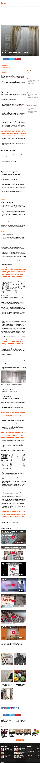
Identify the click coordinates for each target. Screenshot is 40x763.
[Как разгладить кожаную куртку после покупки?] (16, 756)
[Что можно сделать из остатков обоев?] (2, 753)
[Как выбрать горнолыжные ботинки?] (2, 749)
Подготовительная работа (6, 67)
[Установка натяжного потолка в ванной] (12, 731)
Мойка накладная (31, 83)
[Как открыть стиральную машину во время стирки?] (16, 753)
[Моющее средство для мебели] (16, 749)
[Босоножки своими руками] (27, 731)
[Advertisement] (20, 17)
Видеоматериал (4, 72)
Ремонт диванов (19, 734)
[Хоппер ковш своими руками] (2, 756)
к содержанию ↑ (3, 88)
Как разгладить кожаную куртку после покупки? (21, 756)
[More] (23, 59)
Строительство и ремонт (11, 733)
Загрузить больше (20, 740)
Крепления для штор (5, 70)
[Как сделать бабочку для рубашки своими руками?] (4, 731)
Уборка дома (34, 733)
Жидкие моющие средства (35, 735)
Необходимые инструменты (6, 65)
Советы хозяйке (5, 50)
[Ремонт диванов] (20, 731)
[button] (38, 5)
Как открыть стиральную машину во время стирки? (21, 752)
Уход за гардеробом (4, 733)
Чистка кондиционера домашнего (33, 97)
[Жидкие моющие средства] (35, 731)
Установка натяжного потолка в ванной (12, 735)
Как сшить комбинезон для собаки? (33, 78)
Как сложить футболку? (31, 92)
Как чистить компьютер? (31, 72)
